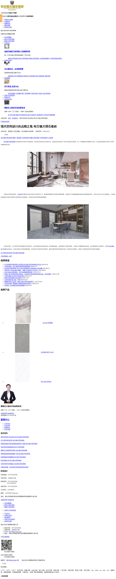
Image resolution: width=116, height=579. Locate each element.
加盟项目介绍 (12, 76)
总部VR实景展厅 (9, 95)
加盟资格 (41, 76)
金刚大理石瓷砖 (13, 58)
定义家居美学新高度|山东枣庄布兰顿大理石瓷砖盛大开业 (22, 264)
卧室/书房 (35, 93)
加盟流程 (47, 76)
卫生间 (40, 93)
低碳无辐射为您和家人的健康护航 (17, 51)
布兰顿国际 (8, 37)
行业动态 (7, 425)
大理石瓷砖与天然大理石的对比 (14, 276)
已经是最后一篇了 (6, 256)
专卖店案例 (11, 93)
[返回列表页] (5, 121)
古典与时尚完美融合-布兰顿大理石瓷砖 (13, 464)
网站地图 (7, 25)
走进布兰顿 (8, 99)
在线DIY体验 (8, 19)
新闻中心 (5, 419)
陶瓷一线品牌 (17, 138)
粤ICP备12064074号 (13, 560)
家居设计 (15, 118)
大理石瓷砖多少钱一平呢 (12, 279)
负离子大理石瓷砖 (10, 510)
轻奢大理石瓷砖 (34, 138)
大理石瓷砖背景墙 (56, 58)
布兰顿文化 (33, 115)
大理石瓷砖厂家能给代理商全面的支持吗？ (18, 283)
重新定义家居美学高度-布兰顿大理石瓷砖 (14, 450)
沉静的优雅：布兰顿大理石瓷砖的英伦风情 (14, 467)
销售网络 (52, 115)
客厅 (23, 93)
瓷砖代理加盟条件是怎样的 (13, 278)
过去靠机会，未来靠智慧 (13, 69)
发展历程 (40, 115)
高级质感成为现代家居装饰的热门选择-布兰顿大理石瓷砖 (19, 443)
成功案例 (7, 78)
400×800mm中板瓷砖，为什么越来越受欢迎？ (18, 272)
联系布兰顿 (8, 27)
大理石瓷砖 (25, 138)
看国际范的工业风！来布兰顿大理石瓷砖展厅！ (19, 281)
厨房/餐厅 (28, 93)
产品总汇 (7, 43)
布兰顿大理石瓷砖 (6, 138)
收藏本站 (7, 23)
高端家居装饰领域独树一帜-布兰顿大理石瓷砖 (15, 453)
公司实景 (46, 115)
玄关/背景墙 (46, 93)
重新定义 (14, 108)
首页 (9, 118)
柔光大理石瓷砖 (9, 39)
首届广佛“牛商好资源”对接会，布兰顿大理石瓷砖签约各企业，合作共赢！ (28, 274)
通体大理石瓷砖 (9, 41)
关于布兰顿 (11, 115)
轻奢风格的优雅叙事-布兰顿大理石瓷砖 (13, 457)
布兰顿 (6, 141)
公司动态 (7, 423)
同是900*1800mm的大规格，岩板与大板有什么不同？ (21, 270)
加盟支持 (26, 76)
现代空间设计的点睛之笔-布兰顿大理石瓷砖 (15, 437)
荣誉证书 (7, 97)
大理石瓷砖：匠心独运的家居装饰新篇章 (17, 266)
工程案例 (18, 93)
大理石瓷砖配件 (45, 58)
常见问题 (7, 429)
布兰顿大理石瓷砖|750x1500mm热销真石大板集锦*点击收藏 (23, 268)
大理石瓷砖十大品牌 (46, 138)
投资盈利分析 (33, 76)
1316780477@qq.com (14, 531)
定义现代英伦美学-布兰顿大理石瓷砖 (12, 253)
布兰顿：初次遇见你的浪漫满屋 (14, 285)
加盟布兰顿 (8, 60)
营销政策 (20, 76)
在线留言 (7, 21)
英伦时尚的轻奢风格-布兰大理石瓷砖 (12, 447)
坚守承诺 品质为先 (11, 86)
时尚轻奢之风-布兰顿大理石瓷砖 (11, 460)
